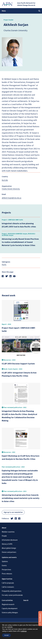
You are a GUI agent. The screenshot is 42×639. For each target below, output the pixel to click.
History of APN (7, 544)
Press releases (7, 574)
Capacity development (9, 608)
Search (25, 600)
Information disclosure (10, 540)
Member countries (8, 532)
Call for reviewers (8, 587)
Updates (5, 561)
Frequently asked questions (11, 591)
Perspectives (6, 569)
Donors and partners (9, 552)
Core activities (7, 600)
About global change (9, 548)
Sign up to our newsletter (13, 512)
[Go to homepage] (7, 4)
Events (4, 565)
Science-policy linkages (10, 612)
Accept (6, 635)
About (4, 528)
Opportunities (7, 579)
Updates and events (9, 557)
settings (24, 631)
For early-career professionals (12, 595)
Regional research (8, 604)
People (4, 536)
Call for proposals (8, 583)
